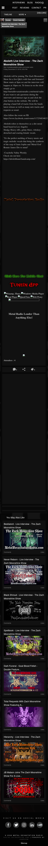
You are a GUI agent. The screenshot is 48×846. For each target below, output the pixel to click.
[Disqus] (24, 407)
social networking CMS (16, 837)
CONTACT (36, 7)
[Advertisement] (24, 336)
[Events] (3, 32)
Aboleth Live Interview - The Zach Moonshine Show (13, 25)
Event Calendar (18, 20)
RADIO (38, 2)
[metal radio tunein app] (24, 284)
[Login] (42, 2)
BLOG (30, 2)
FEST (14, 7)
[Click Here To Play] (23, 304)
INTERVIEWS (19, 2)
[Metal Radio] (24, 199)
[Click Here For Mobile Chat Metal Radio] (24, 275)
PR (44, 7)
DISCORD (41, 12)
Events (8, 20)
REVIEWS (24, 7)
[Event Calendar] (45, 20)
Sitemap (24, 843)
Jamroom (24, 839)
